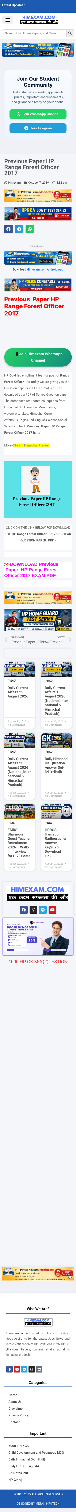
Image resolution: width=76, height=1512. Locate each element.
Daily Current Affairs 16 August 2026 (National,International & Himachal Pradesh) (56, 701)
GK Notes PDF (18, 1473)
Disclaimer (16, 1408)
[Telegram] (43, 910)
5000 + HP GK (18, 1446)
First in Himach (24, 445)
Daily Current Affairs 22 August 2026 (18, 692)
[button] (8, 229)
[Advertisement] (38, 1224)
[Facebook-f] (9, 1369)
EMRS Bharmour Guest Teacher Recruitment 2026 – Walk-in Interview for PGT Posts (19, 843)
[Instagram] (33, 910)
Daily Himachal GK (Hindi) (26, 1459)
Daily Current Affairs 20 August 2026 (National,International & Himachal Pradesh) (19, 772)
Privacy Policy (18, 1415)
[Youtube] (52, 910)
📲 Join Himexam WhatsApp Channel (38, 357)
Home (12, 1395)
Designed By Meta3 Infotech (38, 1503)
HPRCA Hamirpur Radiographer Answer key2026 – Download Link (55, 843)
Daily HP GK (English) (23, 1466)
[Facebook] (24, 910)
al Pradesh (42, 445)
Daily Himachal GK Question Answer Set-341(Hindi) (56, 765)
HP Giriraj (15, 1480)
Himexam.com (15, 1333)
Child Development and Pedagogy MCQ (36, 1453)
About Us (15, 1402)
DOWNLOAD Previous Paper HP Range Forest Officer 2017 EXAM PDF (31, 570)
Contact (14, 1422)
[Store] (39, 1369)
